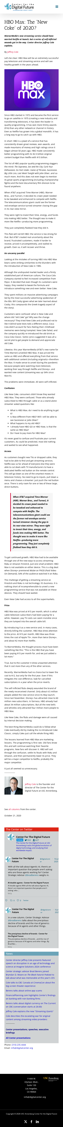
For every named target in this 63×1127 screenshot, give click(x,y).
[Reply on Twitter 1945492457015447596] (6, 900)
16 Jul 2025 (56, 860)
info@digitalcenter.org (22, 1048)
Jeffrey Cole (12, 52)
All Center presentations (18, 1037)
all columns (14, 809)
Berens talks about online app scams (24, 990)
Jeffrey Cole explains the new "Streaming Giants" (29, 1011)
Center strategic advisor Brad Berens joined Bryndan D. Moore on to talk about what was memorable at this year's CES (30, 974)
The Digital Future (23, 860)
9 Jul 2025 (57, 911)
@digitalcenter (45, 860)
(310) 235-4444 (19, 1044)
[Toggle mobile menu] (57, 6)
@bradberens (32, 875)
